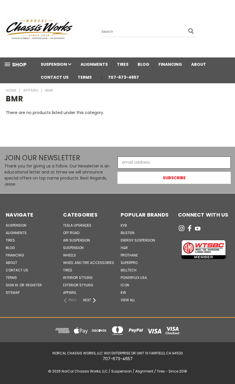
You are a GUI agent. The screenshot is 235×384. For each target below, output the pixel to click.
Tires (122, 64)
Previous (226, 366)
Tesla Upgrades (77, 225)
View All (128, 300)
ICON (125, 285)
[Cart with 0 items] (229, 30)
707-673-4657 (123, 77)
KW (123, 292)
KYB (124, 225)
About (198, 64)
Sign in (12, 285)
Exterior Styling (78, 285)
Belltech (128, 270)
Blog (143, 64)
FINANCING (170, 64)
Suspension (54, 64)
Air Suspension (76, 240)
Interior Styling (78, 277)
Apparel (70, 292)
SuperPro (129, 262)
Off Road (71, 232)
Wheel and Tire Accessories (88, 262)
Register (34, 285)
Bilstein (127, 232)
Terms (85, 77)
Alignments (94, 64)
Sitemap (12, 292)
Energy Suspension (138, 240)
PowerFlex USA (134, 277)
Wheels (69, 255)
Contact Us (54, 77)
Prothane (129, 255)
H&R (124, 247)
